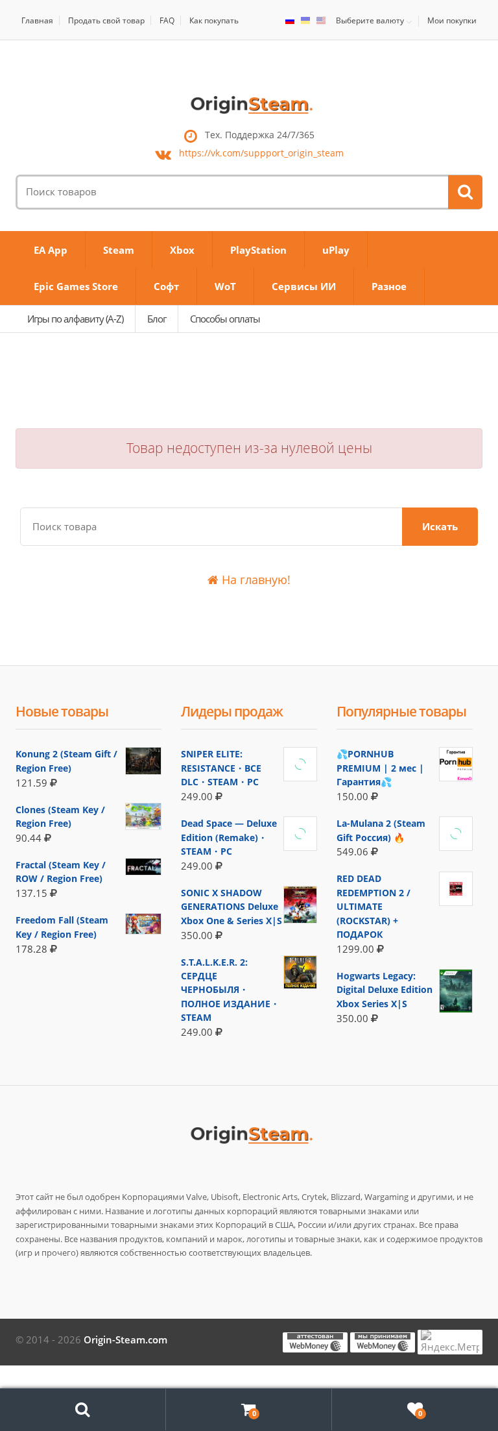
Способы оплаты (225, 318)
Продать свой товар (106, 20)
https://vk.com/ (261, 153)
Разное (389, 286)
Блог (156, 318)
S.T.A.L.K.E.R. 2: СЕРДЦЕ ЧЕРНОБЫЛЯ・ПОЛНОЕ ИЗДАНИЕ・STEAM (230, 990)
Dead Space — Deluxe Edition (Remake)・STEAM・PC (229, 837)
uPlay (336, 249)
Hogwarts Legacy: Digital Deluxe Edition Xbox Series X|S (385, 990)
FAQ (167, 20)
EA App (50, 249)
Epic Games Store (76, 286)
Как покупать (214, 20)
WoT (225, 286)
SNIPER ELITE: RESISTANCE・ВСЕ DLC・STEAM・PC (221, 768)
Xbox (182, 249)
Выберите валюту (370, 21)
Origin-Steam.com (125, 1339)
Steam (118, 249)
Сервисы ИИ (304, 286)
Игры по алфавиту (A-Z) (75, 318)
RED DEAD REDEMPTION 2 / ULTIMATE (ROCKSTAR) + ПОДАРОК (373, 906)
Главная (37, 20)
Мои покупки (452, 20)
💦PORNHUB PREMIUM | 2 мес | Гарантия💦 (380, 768)
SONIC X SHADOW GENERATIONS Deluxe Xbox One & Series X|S (231, 907)
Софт (166, 286)
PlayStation (258, 249)
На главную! (254, 579)
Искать (440, 526)
